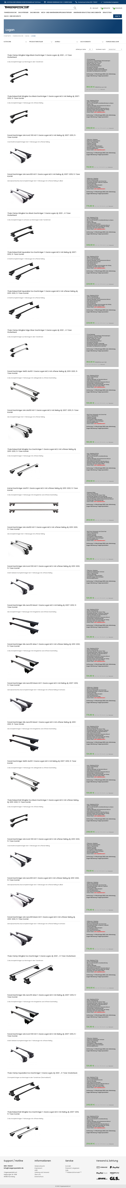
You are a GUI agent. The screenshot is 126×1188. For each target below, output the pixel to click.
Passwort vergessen (72, 1168)
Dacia (27, 36)
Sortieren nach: (101, 49)
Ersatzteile (107, 12)
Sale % (117, 16)
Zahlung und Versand (42, 1172)
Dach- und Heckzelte (12, 16)
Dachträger (23, 12)
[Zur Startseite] (17, 9)
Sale (66, 1170)
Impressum (38, 1168)
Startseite (7, 36)
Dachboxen (34, 12)
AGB (36, 1170)
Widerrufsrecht (40, 1166)
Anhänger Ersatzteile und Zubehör (87, 12)
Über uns (38, 1174)
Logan (33, 36)
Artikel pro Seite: (81, 49)
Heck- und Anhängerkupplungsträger (56, 12)
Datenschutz (39, 1177)
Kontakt (68, 1166)
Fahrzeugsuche (10, 12)
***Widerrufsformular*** (73, 1172)
